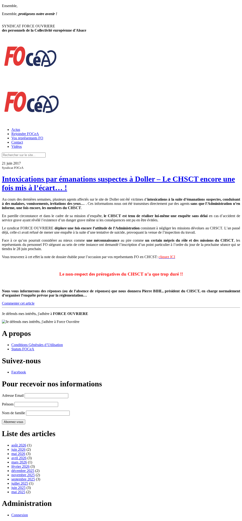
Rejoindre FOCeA (25, 134)
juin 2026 (18, 449)
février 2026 (20, 466)
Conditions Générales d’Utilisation (37, 345)
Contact (17, 142)
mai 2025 (18, 492)
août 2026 (18, 445)
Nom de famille (13, 413)
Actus (15, 130)
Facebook (18, 372)
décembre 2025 (22, 471)
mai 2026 (18, 454)
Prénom (7, 404)
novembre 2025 (23, 475)
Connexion (19, 515)
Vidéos (16, 147)
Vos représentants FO (27, 138)
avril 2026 (18, 458)
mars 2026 (19, 462)
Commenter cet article (18, 303)
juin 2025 (18, 488)
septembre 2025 (23, 479)
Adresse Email (13, 395)
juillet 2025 (19, 483)
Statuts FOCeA (22, 349)
